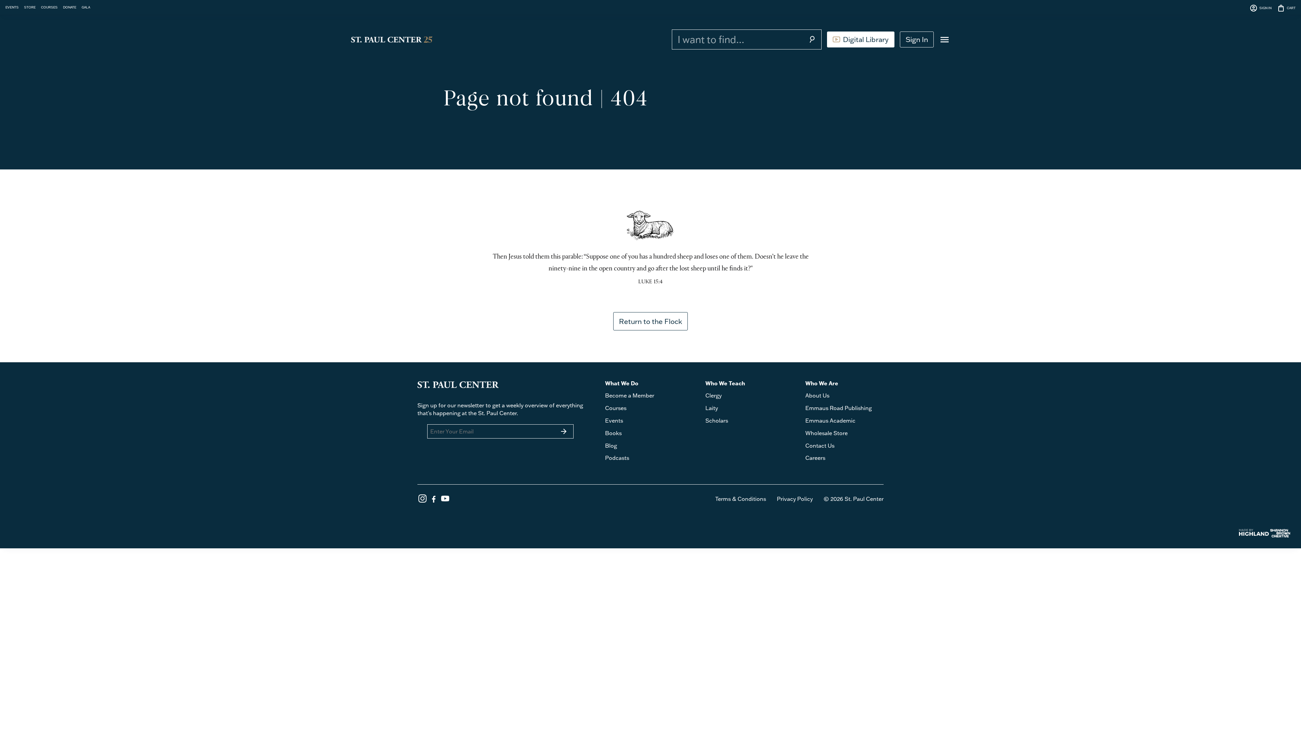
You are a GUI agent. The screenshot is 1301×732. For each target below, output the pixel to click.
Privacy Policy (795, 498)
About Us (817, 395)
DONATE (69, 7)
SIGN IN (1261, 8)
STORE (30, 7)
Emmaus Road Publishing (838, 408)
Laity (711, 408)
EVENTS (12, 7)
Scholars (716, 420)
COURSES (49, 7)
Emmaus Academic (830, 420)
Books (613, 433)
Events (614, 420)
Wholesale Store (826, 433)
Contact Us (819, 445)
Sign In (917, 39)
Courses (615, 408)
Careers (815, 457)
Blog (611, 445)
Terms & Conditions (740, 498)
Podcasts (617, 457)
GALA (86, 7)
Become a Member (629, 395)
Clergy (713, 395)
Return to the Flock (650, 321)
